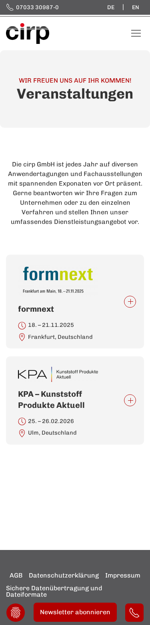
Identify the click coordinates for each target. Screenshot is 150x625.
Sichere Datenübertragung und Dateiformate (54, 591)
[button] (75, 301)
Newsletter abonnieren (75, 612)
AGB (16, 575)
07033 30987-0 (37, 7)
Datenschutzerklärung (64, 575)
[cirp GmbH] (27, 33)
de (110, 7)
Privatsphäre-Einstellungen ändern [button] (15, 612)
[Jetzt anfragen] (134, 612)
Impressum (122, 575)
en (135, 7)
